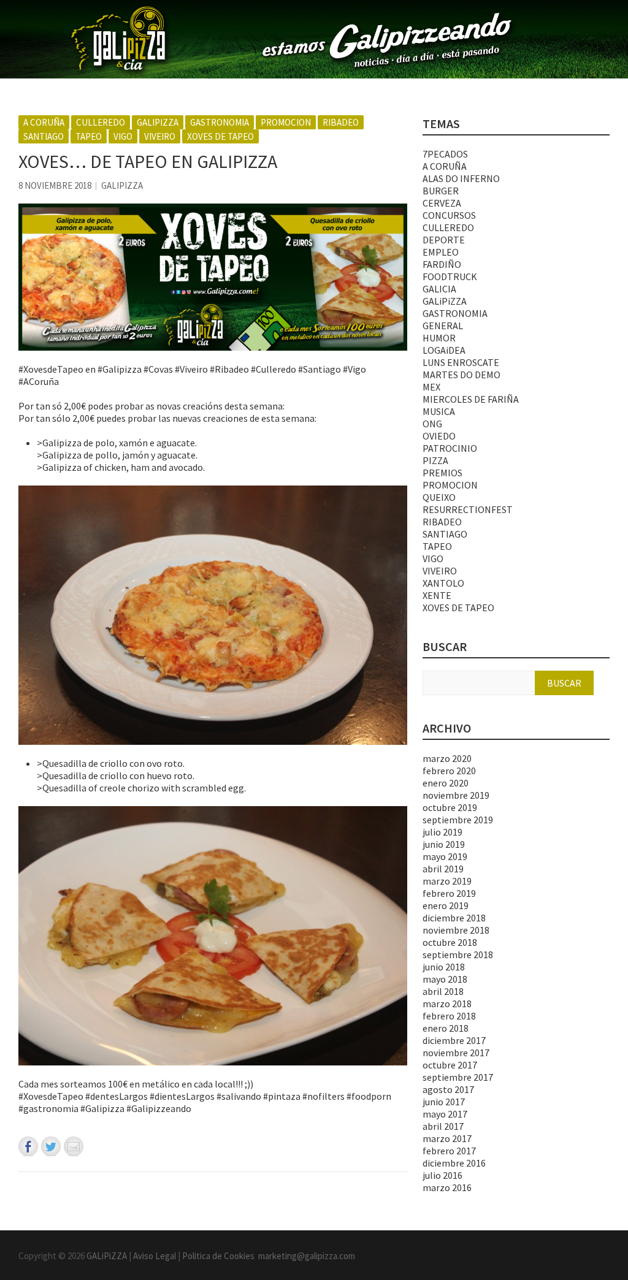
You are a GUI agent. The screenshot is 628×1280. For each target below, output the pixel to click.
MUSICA (439, 411)
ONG (432, 423)
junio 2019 (444, 844)
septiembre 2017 (458, 1077)
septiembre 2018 (458, 954)
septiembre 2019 (458, 819)
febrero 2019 (449, 893)
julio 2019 (442, 832)
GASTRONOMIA (219, 122)
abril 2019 (443, 869)
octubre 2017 (450, 1065)
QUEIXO (439, 497)
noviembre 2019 (456, 795)
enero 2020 (446, 783)
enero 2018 (446, 1028)
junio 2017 (444, 1101)
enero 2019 (446, 905)
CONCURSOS (449, 215)
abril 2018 (443, 991)
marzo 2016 (447, 1187)
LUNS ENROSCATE (461, 362)
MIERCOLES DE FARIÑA (471, 399)
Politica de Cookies (220, 1256)
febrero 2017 (449, 1151)
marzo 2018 (447, 1003)
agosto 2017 (448, 1089)
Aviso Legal (154, 1256)
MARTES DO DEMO (461, 374)
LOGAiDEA (444, 350)
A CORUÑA (43, 122)
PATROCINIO (450, 448)
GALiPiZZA (157, 122)
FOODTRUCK (450, 276)
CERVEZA (442, 203)
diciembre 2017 (454, 1040)
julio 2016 (442, 1175)
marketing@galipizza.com (306, 1256)
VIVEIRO (159, 136)
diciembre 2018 (454, 918)
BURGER (441, 191)
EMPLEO (441, 252)
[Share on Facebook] (28, 1146)
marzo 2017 (447, 1138)
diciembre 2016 (454, 1163)
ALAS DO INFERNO (461, 178)
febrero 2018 (449, 1016)
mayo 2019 (445, 856)
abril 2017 (443, 1126)
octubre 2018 (450, 942)
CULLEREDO (100, 122)
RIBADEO (341, 122)
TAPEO (88, 136)
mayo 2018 (445, 979)
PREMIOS (442, 473)
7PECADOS (445, 154)
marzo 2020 (447, 758)
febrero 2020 (449, 770)
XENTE (437, 595)
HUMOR (439, 338)
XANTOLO (443, 583)
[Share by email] (73, 1146)
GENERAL (443, 325)
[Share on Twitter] (51, 1146)
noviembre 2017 (456, 1052)
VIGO (122, 136)
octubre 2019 (450, 807)
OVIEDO (439, 436)
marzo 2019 (447, 881)
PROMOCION (286, 122)
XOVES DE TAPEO (220, 136)
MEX (431, 387)
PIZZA (435, 460)
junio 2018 (444, 967)
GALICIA (439, 289)
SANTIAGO (43, 136)
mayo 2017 (445, 1114)
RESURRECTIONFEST (468, 509)
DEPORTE (444, 240)
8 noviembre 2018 (54, 185)
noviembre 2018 (456, 930)
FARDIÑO (442, 264)
